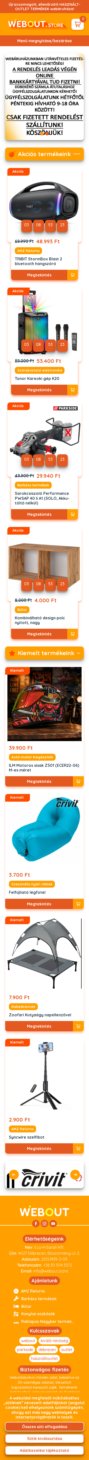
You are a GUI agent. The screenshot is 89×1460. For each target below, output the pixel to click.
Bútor (22, 609)
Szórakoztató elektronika (39, 370)
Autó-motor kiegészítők (32, 757)
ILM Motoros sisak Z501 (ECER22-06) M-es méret (44, 767)
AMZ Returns (28, 251)
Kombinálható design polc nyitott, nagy (40, 620)
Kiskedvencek (23, 1006)
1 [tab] (42, 133)
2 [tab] (47, 133)
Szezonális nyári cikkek (31, 884)
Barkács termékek (33, 485)
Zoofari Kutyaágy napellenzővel (40, 1015)
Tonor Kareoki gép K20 (37, 378)
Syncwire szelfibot (26, 1137)
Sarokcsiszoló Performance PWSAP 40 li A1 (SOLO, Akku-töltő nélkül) (42, 498)
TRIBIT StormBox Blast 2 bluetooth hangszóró (38, 261)
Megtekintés (39, 274)
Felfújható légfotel (27, 892)
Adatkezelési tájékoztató (44, 1450)
